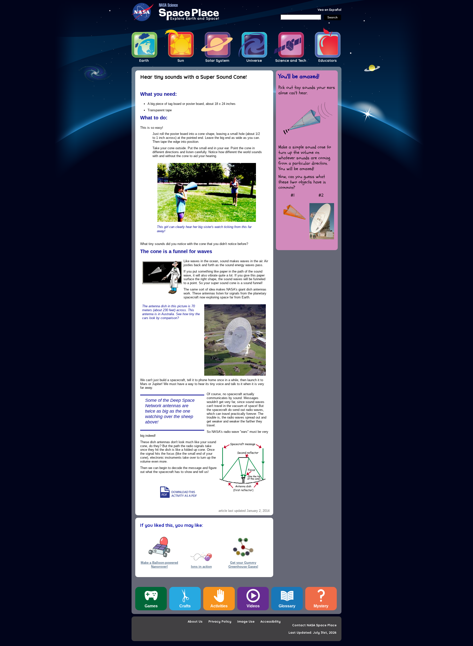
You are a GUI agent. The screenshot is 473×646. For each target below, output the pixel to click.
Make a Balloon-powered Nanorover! (159, 564)
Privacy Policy (219, 621)
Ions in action (201, 566)
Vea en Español (329, 9)
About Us (195, 621)
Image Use (245, 621)
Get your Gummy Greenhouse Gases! (243, 564)
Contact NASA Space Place (314, 625)
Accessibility (270, 621)
